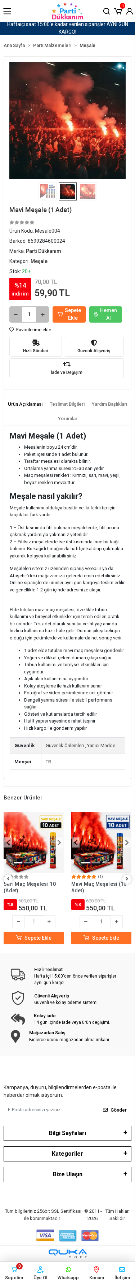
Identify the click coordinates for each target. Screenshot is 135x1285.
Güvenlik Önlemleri (65, 745)
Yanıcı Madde (101, 745)
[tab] (25, 404)
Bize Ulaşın (67, 1174)
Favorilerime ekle (33, 329)
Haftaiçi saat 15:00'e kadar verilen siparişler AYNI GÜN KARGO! (67, 28)
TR (48, 761)
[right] (127, 879)
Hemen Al (108, 314)
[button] (118, 10)
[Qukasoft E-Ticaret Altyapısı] (68, 1253)
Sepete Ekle (73, 314)
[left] (8, 879)
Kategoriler (67, 1153)
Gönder (119, 1110)
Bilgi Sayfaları (67, 1133)
